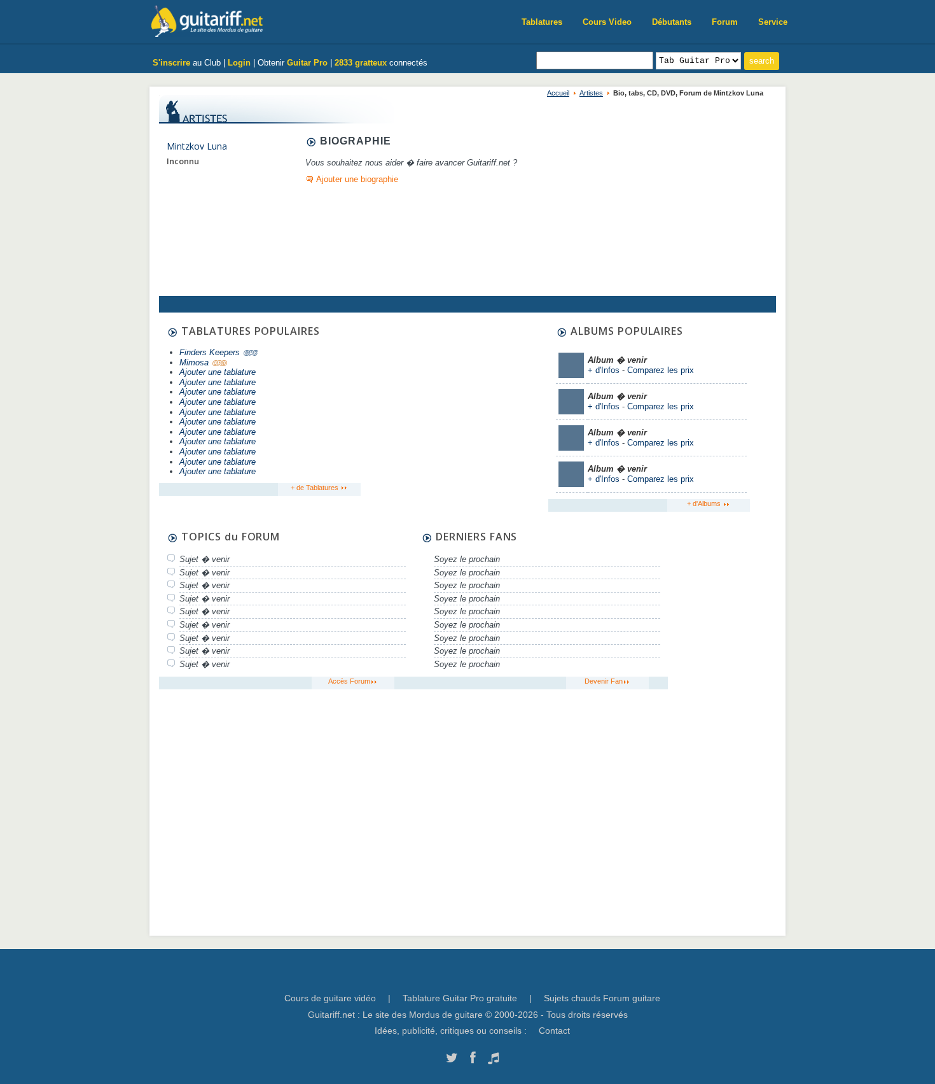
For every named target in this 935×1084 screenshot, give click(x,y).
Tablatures (542, 22)
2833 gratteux (361, 62)
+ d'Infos (604, 370)
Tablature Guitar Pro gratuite (460, 998)
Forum (725, 22)
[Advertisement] (452, 405)
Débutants (671, 22)
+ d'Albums (705, 503)
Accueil (558, 93)
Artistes (591, 93)
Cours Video (607, 22)
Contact (554, 1030)
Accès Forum (349, 681)
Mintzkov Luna (197, 146)
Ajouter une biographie (357, 179)
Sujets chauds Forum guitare (602, 998)
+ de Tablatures (315, 487)
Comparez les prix (660, 370)
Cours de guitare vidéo (330, 998)
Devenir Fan (604, 681)
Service (772, 22)
